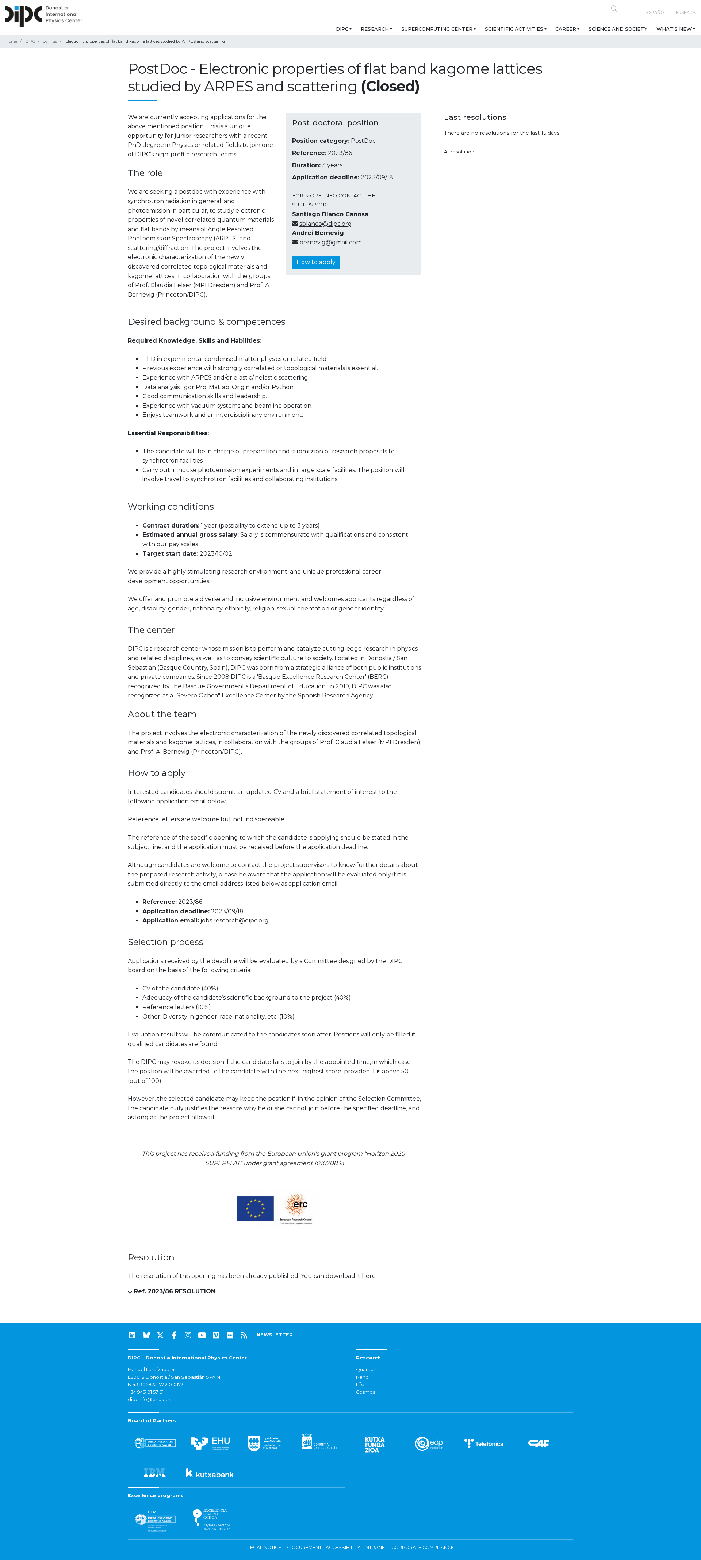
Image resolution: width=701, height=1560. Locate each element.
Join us (50, 41)
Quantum (367, 1369)
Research (375, 29)
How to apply (316, 262)
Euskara (686, 12)
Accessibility (343, 1547)
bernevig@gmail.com (330, 242)
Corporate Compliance (422, 1547)
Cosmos (365, 1392)
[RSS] (243, 1335)
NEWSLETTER (275, 1335)
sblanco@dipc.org (325, 223)
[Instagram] (188, 1335)
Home (11, 41)
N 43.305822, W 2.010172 (155, 1384)
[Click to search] (614, 9)
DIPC (342, 29)
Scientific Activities (514, 29)
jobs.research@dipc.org (234, 920)
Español (656, 12)
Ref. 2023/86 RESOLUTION (173, 1291)
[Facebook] (174, 1335)
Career (565, 29)
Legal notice (264, 1547)
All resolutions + (462, 152)
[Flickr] (230, 1335)
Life (360, 1384)
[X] (160, 1335)
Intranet (375, 1547)
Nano (362, 1377)
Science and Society (618, 29)
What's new (674, 29)
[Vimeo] (216, 1335)
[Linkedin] (132, 1335)
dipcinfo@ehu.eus (149, 1399)
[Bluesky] (146, 1335)
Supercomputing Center (436, 29)
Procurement (303, 1547)
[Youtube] (202, 1335)
